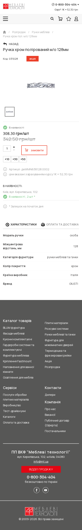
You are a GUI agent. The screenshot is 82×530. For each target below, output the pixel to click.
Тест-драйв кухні (14, 411)
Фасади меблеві (13, 333)
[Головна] (4, 32)
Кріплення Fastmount (17, 361)
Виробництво (12, 405)
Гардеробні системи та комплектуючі (18, 347)
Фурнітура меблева (16, 355)
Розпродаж (52, 367)
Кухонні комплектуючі (17, 339)
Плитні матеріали (56, 323)
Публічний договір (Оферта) (57, 423)
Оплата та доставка (16, 422)
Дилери (50, 395)
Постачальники (55, 431)
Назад (14, 44)
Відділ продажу (41, 469)
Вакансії (50, 415)
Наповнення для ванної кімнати (18, 369)
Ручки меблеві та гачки (60, 334)
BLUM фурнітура (14, 328)
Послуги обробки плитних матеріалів (16, 397)
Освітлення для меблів (18, 377)
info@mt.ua (41, 461)
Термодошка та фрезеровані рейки (58, 353)
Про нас (50, 409)
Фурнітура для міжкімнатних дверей (59, 342)
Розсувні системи (56, 329)
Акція (48, 361)
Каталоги (9, 417)
